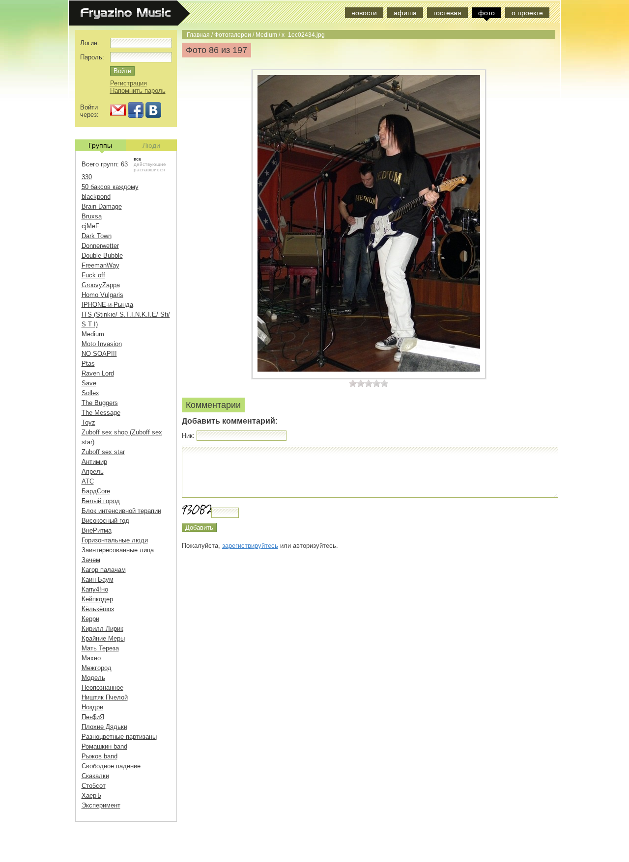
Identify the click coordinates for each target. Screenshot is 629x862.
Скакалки (95, 776)
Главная (198, 34)
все (138, 159)
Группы (100, 145)
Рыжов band (99, 756)
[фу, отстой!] (353, 383)
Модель (93, 677)
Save (89, 383)
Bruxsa (92, 216)
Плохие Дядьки (104, 726)
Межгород (97, 668)
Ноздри (92, 707)
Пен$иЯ (93, 717)
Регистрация (128, 83)
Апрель (93, 471)
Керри (90, 618)
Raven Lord (98, 373)
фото (486, 13)
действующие (150, 164)
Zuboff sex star (103, 452)
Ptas (88, 363)
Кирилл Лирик (102, 628)
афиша (405, 13)
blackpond (96, 196)
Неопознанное (102, 687)
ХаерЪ (91, 795)
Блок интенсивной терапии (121, 510)
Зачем (91, 560)
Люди (151, 145)
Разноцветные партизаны (119, 736)
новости (364, 13)
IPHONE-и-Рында (107, 304)
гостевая (447, 13)
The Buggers (100, 402)
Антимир (94, 461)
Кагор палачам (104, 569)
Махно (91, 658)
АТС (88, 481)
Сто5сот (94, 785)
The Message (101, 412)
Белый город (101, 501)
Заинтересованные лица (118, 550)
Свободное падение (111, 766)
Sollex (90, 393)
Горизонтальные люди (115, 540)
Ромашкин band (104, 746)
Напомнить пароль (138, 90)
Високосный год (105, 520)
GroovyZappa (101, 285)
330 (87, 177)
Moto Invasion (102, 344)
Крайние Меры (103, 638)
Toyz (88, 422)
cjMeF (90, 226)
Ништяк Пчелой (105, 697)
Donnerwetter (100, 245)
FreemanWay (100, 265)
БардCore (96, 491)
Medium (266, 34)
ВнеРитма (97, 530)
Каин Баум (98, 579)
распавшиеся (149, 169)
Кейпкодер (97, 599)
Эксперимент (101, 805)
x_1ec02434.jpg (303, 34)
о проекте (527, 13)
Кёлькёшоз (98, 609)
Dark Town (97, 236)
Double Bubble (102, 255)
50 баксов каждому (110, 186)
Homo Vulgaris (102, 294)
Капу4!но (95, 589)
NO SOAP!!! (99, 353)
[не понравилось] (357, 383)
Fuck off (93, 275)
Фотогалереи (232, 34)
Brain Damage (102, 206)
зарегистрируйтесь (250, 545)
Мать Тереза (100, 648)
